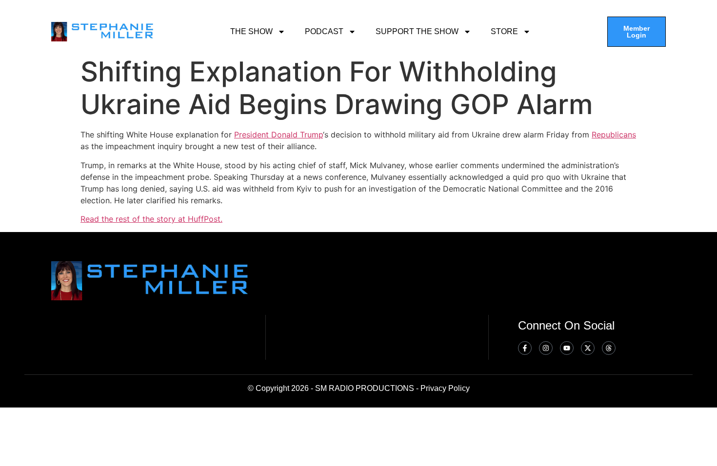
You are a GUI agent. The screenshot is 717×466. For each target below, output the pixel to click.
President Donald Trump (278, 134)
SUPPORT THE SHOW (417, 31)
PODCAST (324, 31)
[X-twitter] (588, 348)
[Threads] (609, 348)
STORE (504, 31)
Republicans (614, 134)
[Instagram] (546, 348)
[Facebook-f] (525, 348)
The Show (251, 31)
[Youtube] (567, 348)
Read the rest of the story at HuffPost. (151, 219)
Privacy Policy (445, 388)
